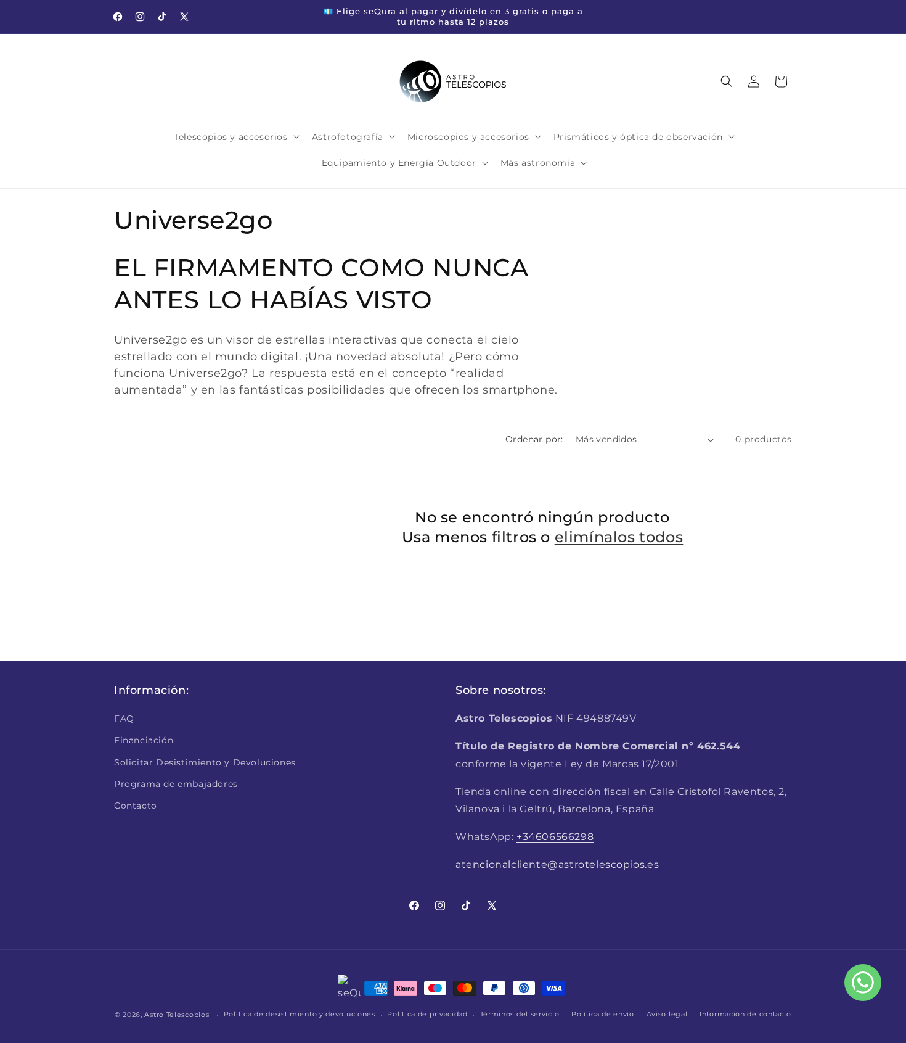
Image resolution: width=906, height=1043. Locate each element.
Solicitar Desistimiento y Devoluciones (205, 762)
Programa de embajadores (176, 783)
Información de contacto (745, 1014)
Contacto (135, 805)
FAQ (124, 718)
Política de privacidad (427, 1014)
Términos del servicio (520, 1014)
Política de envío (602, 1014)
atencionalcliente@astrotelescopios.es (557, 864)
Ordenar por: (534, 439)
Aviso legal (667, 1014)
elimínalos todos (619, 537)
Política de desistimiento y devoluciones (299, 1014)
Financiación (143, 740)
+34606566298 (555, 837)
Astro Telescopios (176, 1014)
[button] (235, 136)
